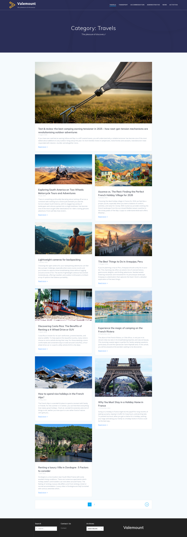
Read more (42, 147)
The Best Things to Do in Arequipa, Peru (120, 261)
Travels (112, 5)
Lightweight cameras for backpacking (59, 259)
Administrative (153, 5)
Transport (123, 5)
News (165, 5)
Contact (63, 528)
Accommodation (137, 5)
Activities (173, 5)
